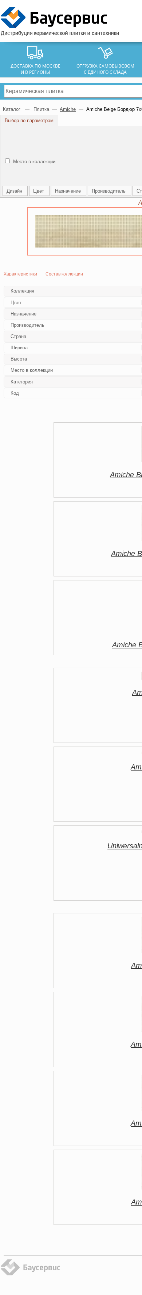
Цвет (39, 191)
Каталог (12, 109)
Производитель (109, 191)
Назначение (68, 191)
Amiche (68, 109)
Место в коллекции (33, 161)
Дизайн (15, 191)
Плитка (41, 109)
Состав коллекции (64, 274)
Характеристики (20, 274)
